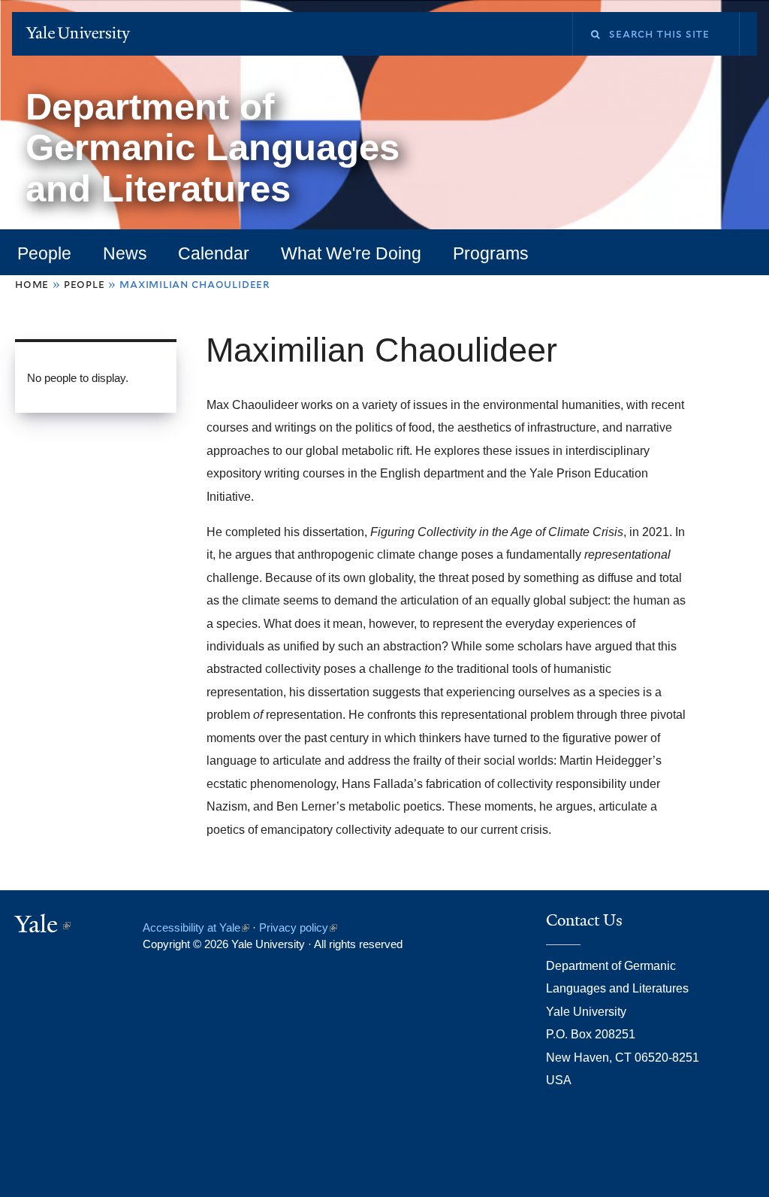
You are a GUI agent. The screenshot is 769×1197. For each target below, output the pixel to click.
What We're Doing (351, 253)
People (44, 253)
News (125, 253)
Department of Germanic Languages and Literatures (213, 147)
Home (32, 284)
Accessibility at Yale (196, 928)
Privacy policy (298, 928)
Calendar (213, 253)
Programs (491, 253)
